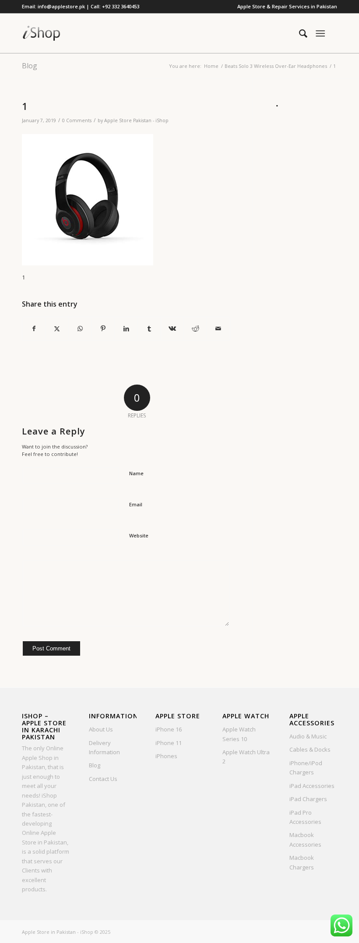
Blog (29, 66)
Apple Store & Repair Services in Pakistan (287, 6)
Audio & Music (308, 736)
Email (135, 504)
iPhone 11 (168, 743)
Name (136, 473)
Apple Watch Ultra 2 (246, 756)
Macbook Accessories (305, 839)
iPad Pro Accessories (305, 817)
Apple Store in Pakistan (49, 932)
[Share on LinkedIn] (126, 328)
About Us (101, 729)
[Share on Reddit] (195, 328)
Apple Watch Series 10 (239, 733)
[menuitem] (285, 6)
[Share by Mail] (218, 328)
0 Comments (77, 120)
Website (138, 535)
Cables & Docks (310, 749)
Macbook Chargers (301, 862)
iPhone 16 (168, 729)
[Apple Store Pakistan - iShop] (41, 33)
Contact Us (103, 779)
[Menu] (320, 33)
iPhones (166, 756)
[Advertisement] (306, 242)
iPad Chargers (308, 799)
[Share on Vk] (172, 328)
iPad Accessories (311, 786)
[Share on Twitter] (57, 328)
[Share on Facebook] (34, 328)
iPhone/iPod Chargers (305, 767)
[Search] (298, 33)
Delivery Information (104, 747)
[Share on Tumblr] (149, 328)
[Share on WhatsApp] (80, 328)
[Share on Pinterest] (103, 328)
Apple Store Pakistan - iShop (136, 120)
